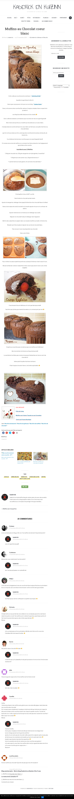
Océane (11, 526)
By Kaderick (33, 37)
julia (10, 670)
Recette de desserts (10, 423)
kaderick (10, 37)
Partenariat (63, 17)
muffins (44, 476)
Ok (42, 797)
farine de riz (24, 476)
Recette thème (25, 21)
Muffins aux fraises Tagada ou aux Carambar (28, 415)
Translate (66, 87)
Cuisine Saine (38, 104)
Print (25, 486)
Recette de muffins (35, 423)
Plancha (45, 17)
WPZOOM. (51, 788)
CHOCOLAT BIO (36, 96)
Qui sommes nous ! (47, 21)
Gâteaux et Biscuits (42, 37)
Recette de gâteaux (23, 423)
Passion (36, 21)
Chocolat (6, 476)
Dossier (54, 17)
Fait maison (36, 17)
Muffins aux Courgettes (10, 509)
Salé (15, 17)
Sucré (22, 17)
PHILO (11, 579)
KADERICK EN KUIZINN (37, 7)
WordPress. (30, 788)
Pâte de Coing (20, 411)
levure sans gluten (34, 476)
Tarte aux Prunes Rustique (23, 419)
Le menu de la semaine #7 (9, 776)
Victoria (11, 607)
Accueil (9, 17)
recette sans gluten (25, 478)
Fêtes (28, 17)
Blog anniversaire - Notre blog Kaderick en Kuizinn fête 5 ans (21, 771)
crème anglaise (15, 476)
